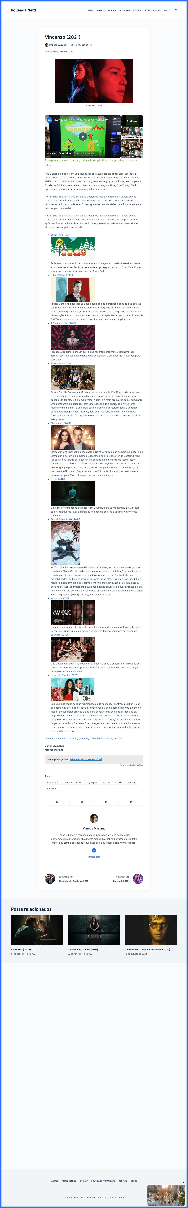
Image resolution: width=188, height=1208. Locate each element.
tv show (118, 738)
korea (93, 738)
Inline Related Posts (136, 765)
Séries (55, 51)
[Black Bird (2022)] (37, 930)
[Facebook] (57, 802)
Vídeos (167, 10)
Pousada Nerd (23, 10)
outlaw (108, 738)
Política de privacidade (103, 1181)
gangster (83, 738)
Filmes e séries (69, 1181)
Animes (100, 10)
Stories (137, 10)
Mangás (112, 10)
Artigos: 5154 (94, 857)
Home (47, 51)
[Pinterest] (106, 802)
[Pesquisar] (176, 10)
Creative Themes (116, 1197)
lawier (100, 738)
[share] (115, 118)
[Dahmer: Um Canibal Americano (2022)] (151, 930)
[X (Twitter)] (81, 802)
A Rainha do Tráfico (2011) (83, 949)
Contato (123, 1181)
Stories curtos (152, 10)
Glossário (124, 10)
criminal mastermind (66, 738)
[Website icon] (94, 850)
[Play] (132, 133)
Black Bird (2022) (21, 949)
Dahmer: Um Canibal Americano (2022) (147, 949)
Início (90, 10)
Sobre (134, 1181)
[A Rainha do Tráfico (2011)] (94, 930)
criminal (49, 738)
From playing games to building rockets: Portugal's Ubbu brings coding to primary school (82, 120)
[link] (49, 120)
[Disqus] (94, 1012)
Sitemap (84, 1181)
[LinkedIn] (131, 802)
